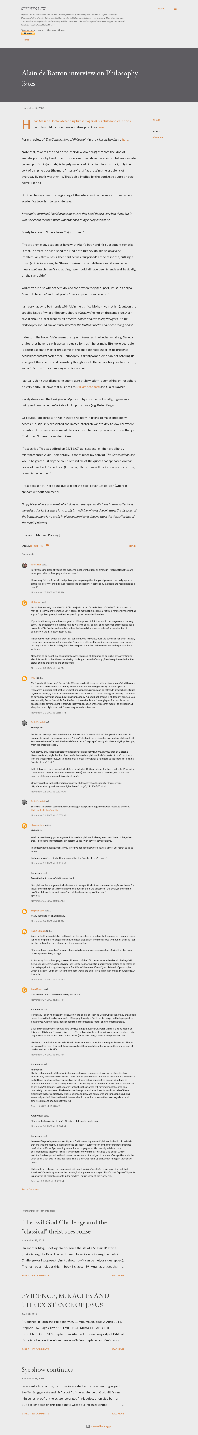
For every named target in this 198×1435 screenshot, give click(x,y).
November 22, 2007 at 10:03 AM (48, 791)
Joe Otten (36, 564)
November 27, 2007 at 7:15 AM (48, 979)
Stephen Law (33, 8)
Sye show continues (47, 1369)
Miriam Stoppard (88, 386)
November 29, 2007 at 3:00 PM (48, 1054)
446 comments (40, 1275)
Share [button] (156, 120)
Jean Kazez (37, 988)
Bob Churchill (38, 722)
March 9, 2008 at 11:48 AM (45, 1105)
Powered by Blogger (101, 1426)
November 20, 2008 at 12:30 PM (48, 1126)
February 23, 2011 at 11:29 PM (47, 1181)
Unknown (36, 602)
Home (26, 39)
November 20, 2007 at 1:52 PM (48, 668)
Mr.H (34, 677)
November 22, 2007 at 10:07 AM (48, 815)
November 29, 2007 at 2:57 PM (48, 999)
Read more (118, 1275)
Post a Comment (30, 1189)
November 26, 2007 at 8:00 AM (48, 900)
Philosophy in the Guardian (45, 810)
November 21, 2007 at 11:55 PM (48, 712)
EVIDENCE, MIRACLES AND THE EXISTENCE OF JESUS (65, 1300)
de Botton (158, 137)
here (101, 127)
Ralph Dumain (38, 930)
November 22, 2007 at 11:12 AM (48, 863)
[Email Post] (48, 546)
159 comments (40, 1349)
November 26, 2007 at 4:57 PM (48, 921)
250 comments (40, 1413)
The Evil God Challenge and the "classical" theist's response (64, 1226)
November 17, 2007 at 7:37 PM (48, 592)
